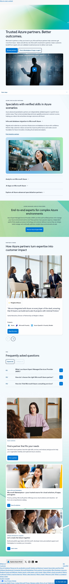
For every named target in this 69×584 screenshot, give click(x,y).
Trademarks (51, 583)
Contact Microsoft (20, 583)
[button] (34, 69)
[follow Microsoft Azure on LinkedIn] (33, 562)
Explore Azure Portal (16, 562)
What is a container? (61, 574)
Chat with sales (62, 582)
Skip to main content (6, 1)
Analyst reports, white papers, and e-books (30, 572)
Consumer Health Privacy (7, 583)
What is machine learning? (14, 574)
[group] (34, 294)
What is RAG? (4, 576)
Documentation (46, 570)
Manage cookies (35, 583)
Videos (45, 572)
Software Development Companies (10, 570)
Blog (53, 570)
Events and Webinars (11, 572)
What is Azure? (4, 564)
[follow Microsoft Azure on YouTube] (36, 562)
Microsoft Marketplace (27, 570)
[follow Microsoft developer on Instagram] (29, 562)
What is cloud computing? (54, 572)
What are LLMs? (50, 574)
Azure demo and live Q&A (56, 568)
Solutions (7, 568)
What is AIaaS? (40, 574)
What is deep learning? (29, 574)
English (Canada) (5, 579)
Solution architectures (37, 568)
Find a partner (38, 570)
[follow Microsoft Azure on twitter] (26, 562)
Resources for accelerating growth (20, 568)
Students (2, 572)
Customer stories (5, 566)
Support (45, 568)
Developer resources (61, 570)
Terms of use (43, 583)
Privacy (28, 583)
